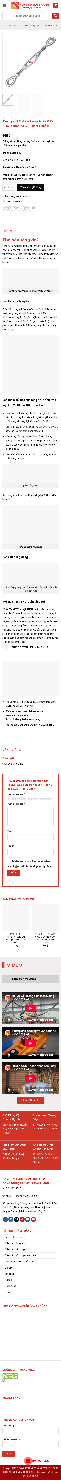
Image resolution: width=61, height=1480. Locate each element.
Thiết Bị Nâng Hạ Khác (33, 25)
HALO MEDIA (32, 1475)
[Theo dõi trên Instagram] (10, 1219)
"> (28, 1461)
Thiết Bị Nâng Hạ (51, 25)
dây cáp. (17, 250)
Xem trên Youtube (24, 978)
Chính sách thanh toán (15, 1243)
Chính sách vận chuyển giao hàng (20, 1255)
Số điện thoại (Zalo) (11, 1439)
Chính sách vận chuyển (16, 1249)
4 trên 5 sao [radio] (32, 799)
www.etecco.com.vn (17, 715)
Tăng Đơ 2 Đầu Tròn (14, 201)
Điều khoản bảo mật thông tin (19, 1261)
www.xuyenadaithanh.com (29, 711)
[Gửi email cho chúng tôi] (16, 1219)
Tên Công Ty (8, 1425)
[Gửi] (55, 16)
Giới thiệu (9, 1267)
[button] (4, 5)
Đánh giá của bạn (16, 794)
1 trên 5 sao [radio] (8, 799)
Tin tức (8, 1279)
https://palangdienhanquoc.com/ (23, 719)
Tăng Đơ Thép (16, 196)
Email (10, 846)
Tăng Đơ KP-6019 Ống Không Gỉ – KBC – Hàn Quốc (15, 939)
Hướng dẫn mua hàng (15, 1237)
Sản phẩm (17, 25)
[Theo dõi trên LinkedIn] (27, 1219)
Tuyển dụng (10, 1286)
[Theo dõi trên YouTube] (33, 1219)
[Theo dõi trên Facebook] (5, 1219)
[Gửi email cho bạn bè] (22, 208)
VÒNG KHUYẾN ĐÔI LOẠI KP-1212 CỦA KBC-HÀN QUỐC (45, 939)
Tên (10, 831)
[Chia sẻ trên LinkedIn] (33, 208)
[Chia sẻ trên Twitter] (16, 208)
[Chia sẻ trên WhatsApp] (5, 208)
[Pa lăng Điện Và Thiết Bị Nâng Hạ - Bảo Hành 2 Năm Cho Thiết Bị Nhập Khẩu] (30, 5)
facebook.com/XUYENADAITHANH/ (35, 725)
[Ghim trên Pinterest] (27, 208)
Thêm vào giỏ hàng (30, 187)
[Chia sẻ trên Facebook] (10, 208)
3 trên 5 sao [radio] (21, 799)
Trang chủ (7, 25)
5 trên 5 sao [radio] (45, 799)
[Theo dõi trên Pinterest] (22, 1219)
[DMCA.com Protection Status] (10, 1375)
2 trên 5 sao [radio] (14, 799)
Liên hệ (8, 1292)
